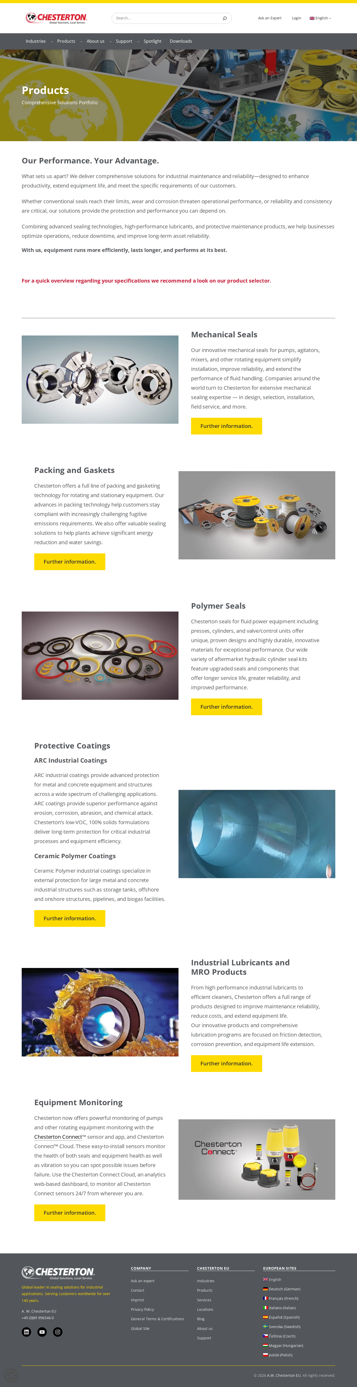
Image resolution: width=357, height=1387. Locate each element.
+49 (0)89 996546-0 (38, 1317)
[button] (11, 1375)
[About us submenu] (111, 41)
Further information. (226, 426)
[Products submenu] (81, 41)
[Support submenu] (138, 41)
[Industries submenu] (52, 41)
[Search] (225, 18)
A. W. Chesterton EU (39, 1311)
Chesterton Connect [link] (58, 1136)
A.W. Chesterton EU (284, 1375)
